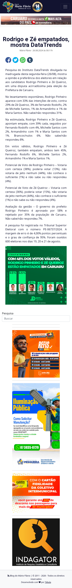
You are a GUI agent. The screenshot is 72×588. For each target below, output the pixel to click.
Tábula (48, 582)
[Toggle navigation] (65, 6)
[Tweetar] (15, 60)
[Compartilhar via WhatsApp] (23, 60)
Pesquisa (7, 313)
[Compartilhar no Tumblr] (30, 60)
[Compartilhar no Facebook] (8, 60)
